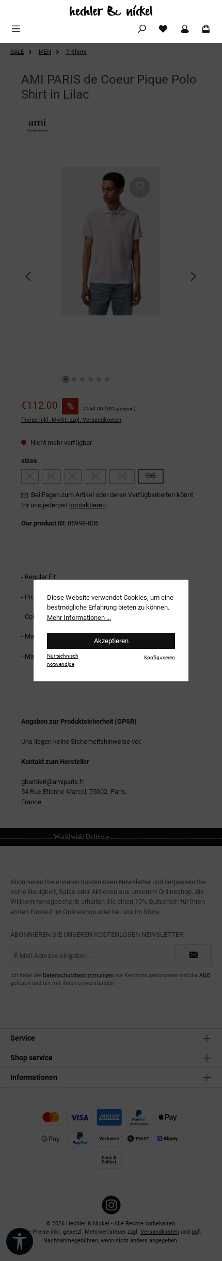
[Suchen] (142, 29)
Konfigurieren (159, 657)
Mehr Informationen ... (79, 617)
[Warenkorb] (206, 29)
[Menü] (16, 29)
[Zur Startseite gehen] (111, 10)
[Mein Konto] (185, 29)
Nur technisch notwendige (62, 659)
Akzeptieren (111, 641)
